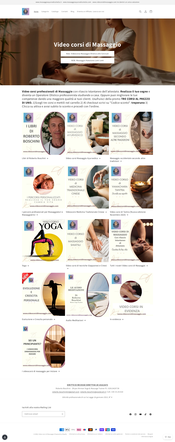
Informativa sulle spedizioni (114, 434)
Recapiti (150, 434)
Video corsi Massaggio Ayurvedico (82, 158)
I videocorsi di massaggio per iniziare (39, 371)
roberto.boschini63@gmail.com (65, 392)
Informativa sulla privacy (77, 434)
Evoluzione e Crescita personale (37, 319)
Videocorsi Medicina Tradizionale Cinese (85, 212)
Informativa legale (147, 436)
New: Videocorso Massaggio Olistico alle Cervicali (87, 53)
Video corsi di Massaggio (46, 434)
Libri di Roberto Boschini (34, 158)
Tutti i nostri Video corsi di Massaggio (127, 265)
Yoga (24, 265)
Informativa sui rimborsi (95, 434)
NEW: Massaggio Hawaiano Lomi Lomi (87, 60)
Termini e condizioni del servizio (135, 434)
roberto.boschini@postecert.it (93, 392)
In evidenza (115, 319)
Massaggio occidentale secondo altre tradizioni (127, 159)
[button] (140, 11)
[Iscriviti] (62, 414)
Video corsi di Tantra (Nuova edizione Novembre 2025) (128, 213)
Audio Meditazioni (74, 320)
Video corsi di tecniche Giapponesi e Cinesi (86, 265)
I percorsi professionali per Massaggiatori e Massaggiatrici (42, 213)
